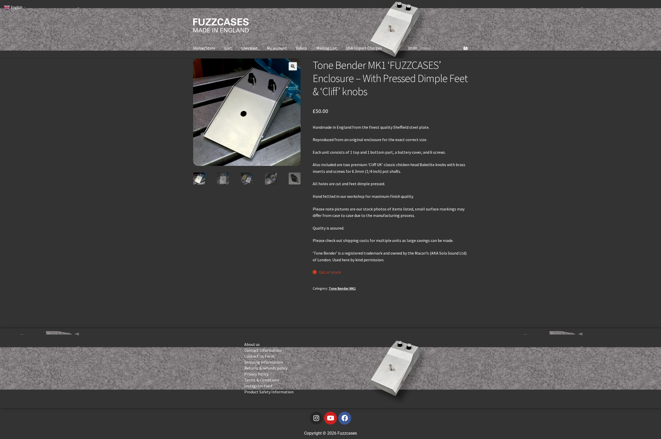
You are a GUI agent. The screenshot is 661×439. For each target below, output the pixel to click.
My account (277, 48)
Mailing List (326, 48)
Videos (301, 48)
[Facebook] (344, 418)
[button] (293, 66)
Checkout (249, 48)
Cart (228, 48)
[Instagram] (316, 418)
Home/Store (204, 48)
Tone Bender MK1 (342, 288)
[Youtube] (330, 418)
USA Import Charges (364, 48)
